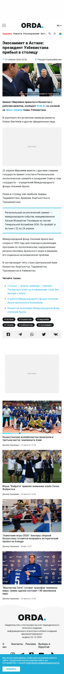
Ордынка (7, 33)
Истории (45, 33)
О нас (4, 645)
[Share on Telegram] (20, 334)
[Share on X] (44, 334)
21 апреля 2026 (13, 59)
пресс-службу (14, 109)
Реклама (30, 644)
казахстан (26, 319)
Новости (17, 33)
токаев (10, 325)
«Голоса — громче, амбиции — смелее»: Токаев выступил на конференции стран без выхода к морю (33, 289)
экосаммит (46, 325)
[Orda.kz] (32, 622)
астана (10, 319)
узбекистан (27, 325)
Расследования (31, 33)
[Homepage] (32, 25)
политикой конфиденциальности (42, 663)
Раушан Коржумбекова (50, 59)
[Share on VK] (56, 334)
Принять (11, 669)
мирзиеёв (44, 319)
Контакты (17, 644)
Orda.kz (41, 105)
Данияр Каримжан (10, 445)
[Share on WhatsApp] (32, 334)
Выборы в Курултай (44, 645)
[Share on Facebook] (8, 334)
